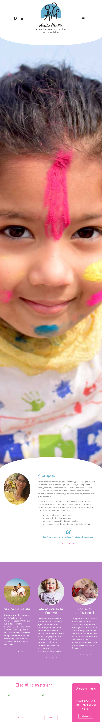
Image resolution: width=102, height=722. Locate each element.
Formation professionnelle (85, 611)
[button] (68, 543)
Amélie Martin (51, 26)
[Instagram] (22, 18)
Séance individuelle (17, 609)
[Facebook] (15, 18)
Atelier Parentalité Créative (51, 611)
